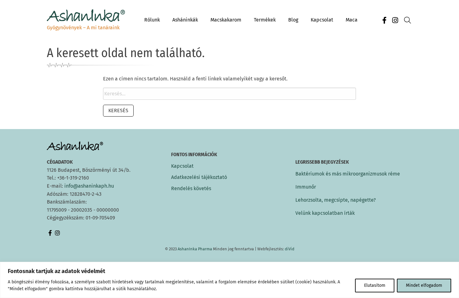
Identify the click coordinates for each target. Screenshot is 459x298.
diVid (289, 249)
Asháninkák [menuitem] (185, 20)
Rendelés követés (191, 188)
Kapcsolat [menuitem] (322, 20)
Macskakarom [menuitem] (225, 20)
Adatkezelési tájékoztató (199, 177)
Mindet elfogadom (424, 285)
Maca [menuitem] (352, 20)
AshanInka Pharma (195, 249)
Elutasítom (374, 285)
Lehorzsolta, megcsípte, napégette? (335, 200)
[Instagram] (395, 20)
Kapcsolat (182, 166)
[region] (229, 280)
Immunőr (305, 187)
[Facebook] (384, 20)
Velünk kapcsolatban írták (325, 213)
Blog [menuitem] (293, 20)
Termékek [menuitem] (265, 20)
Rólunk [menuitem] (152, 20)
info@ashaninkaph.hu (89, 186)
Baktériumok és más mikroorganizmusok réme (347, 174)
